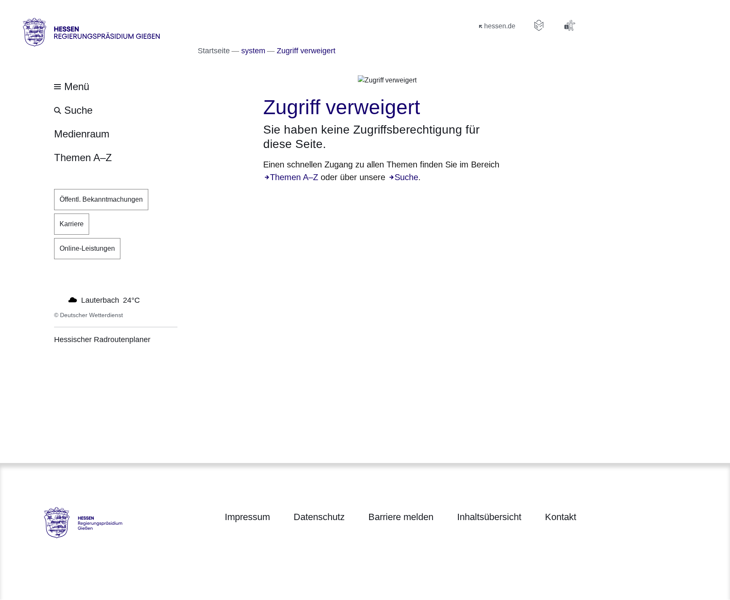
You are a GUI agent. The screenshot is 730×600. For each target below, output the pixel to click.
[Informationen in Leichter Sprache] (539, 25)
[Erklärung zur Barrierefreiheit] (569, 25)
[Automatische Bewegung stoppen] (58, 299)
